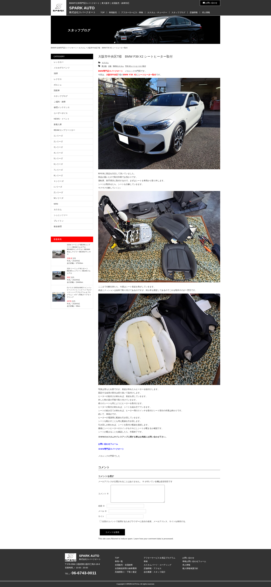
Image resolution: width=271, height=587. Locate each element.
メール (102, 511)
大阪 (110, 66)
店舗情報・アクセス (152, 568)
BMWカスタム (118, 66)
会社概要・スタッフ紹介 (154, 572)
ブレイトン (59, 221)
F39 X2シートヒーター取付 (135, 66)
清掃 (56, 73)
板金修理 (58, 226)
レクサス (58, 79)
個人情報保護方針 (190, 568)
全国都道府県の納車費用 (126, 568)
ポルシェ (58, 85)
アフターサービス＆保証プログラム (159, 558)
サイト (101, 516)
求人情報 (206, 12)
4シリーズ (58, 153)
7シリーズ (58, 170)
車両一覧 (119, 561)
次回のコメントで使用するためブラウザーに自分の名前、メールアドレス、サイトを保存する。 (144, 521)
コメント (103, 493)
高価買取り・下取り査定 (126, 572)
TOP (102, 12)
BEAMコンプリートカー (64, 130)
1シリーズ (58, 136)
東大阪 (104, 66)
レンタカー (59, 62)
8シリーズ (58, 175)
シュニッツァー (61, 215)
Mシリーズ (58, 198)
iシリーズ (58, 187)
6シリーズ (58, 164)
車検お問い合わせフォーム (194, 561)
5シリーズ (58, 158)
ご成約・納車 (60, 102)
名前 (101, 506)
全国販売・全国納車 (124, 565)
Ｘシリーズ (59, 181)
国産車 (57, 90)
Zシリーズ (58, 192)
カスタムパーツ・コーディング (157, 565)
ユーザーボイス (61, 113)
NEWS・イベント (61, 119)
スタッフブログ (178, 12)
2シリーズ (58, 141)
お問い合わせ (211, 3)
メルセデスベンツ (62, 68)
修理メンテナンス (62, 107)
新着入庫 (58, 124)
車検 (146, 561)
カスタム (105, 63)
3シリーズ (58, 147)
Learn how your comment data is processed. (153, 538)
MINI (56, 204)
